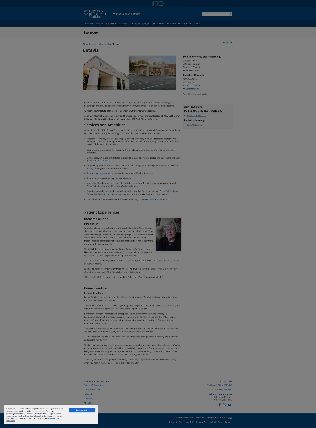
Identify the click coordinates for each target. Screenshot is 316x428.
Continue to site (82, 410)
